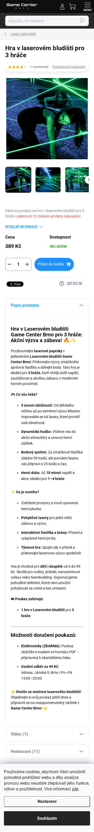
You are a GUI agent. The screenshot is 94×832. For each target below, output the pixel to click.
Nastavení (47, 801)
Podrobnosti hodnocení (68, 67)
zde (75, 788)
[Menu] (87, 6)
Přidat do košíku (51, 264)
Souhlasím (47, 818)
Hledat (82, 21)
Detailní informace (21, 226)
